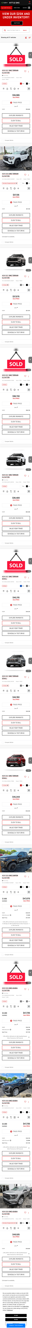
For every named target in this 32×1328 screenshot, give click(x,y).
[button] (6, 8)
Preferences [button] (10, 1310)
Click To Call (16, 121)
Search (25, 30)
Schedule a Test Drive (16, 131)
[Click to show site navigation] (29, 7)
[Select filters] (26, 37)
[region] (16, 110)
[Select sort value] (29, 37)
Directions (17, 8)
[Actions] (28, 71)
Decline (16, 1319)
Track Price (17, 103)
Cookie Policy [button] (25, 1306)
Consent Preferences (16, 1325)
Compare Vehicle (9, 140)
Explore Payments (16, 115)
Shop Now (17, 23)
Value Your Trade (16, 126)
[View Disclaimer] (18, 89)
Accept (16, 1315)
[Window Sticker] (29, 89)
